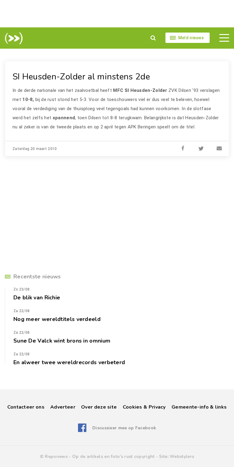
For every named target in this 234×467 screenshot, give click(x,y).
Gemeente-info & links (199, 407)
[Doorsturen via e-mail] (219, 148)
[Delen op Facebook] (182, 148)
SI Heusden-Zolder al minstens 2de (81, 76)
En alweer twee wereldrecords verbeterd (69, 362)
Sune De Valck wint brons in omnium (61, 340)
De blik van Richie (36, 297)
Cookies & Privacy (144, 407)
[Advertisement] (117, 13)
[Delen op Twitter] (201, 148)
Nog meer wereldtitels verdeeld (57, 319)
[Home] (13, 38)
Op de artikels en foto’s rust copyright (113, 456)
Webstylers (182, 456)
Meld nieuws (191, 37)
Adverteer (62, 407)
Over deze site (99, 407)
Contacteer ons (25, 407)
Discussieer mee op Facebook (124, 428)
